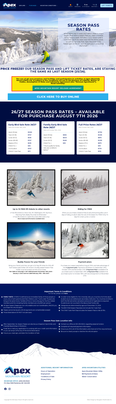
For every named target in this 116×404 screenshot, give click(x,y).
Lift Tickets (107, 5)
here (66, 293)
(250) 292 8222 (24, 381)
